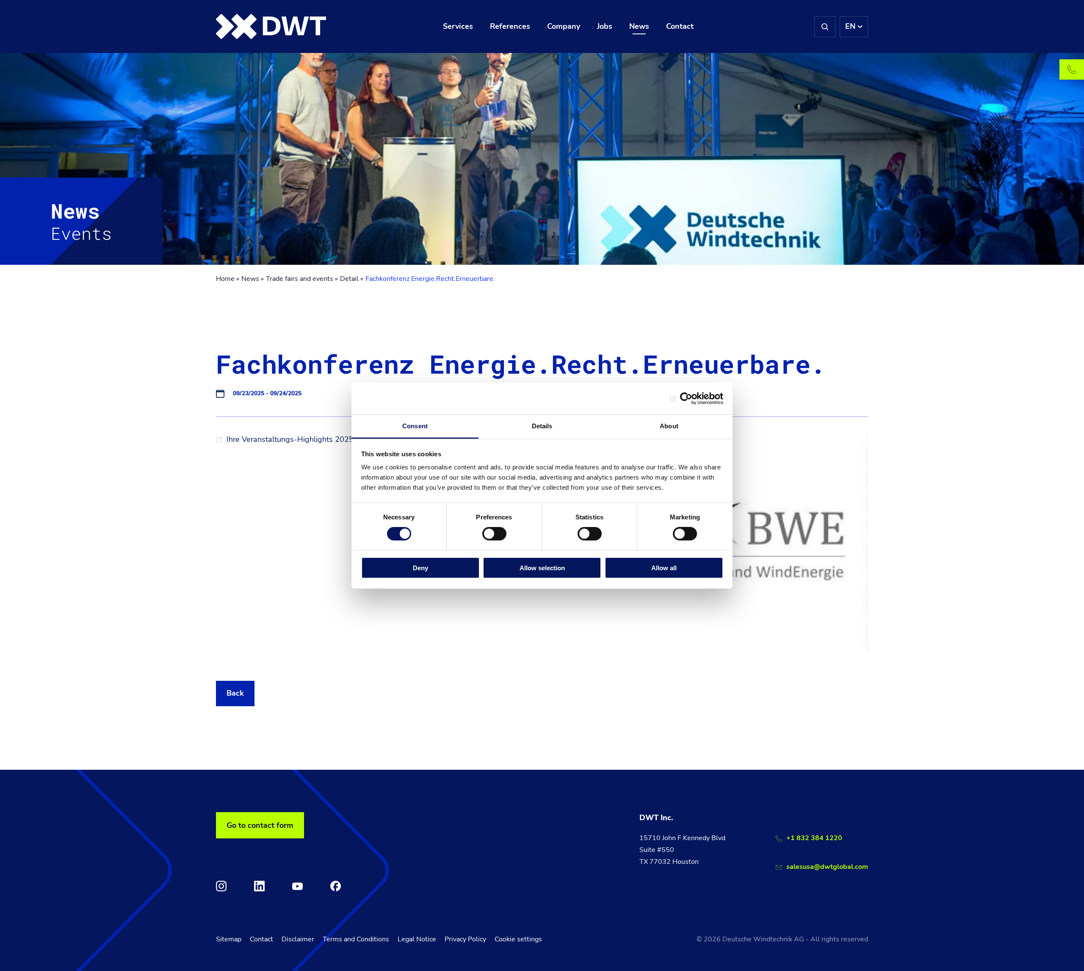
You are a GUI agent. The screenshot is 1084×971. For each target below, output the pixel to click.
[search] (825, 27)
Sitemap (228, 939)
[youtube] (297, 886)
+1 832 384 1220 (814, 838)
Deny (420, 568)
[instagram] (221, 886)
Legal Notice (417, 939)
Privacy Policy (465, 939)
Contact (261, 939)
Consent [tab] (415, 426)
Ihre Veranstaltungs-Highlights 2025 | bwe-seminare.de (323, 439)
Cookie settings (518, 939)
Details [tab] (542, 426)
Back (235, 693)
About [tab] (669, 426)
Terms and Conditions (356, 939)
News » (252, 278)
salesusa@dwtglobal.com (827, 866)
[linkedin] (259, 886)
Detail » (351, 278)
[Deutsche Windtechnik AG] (271, 26)
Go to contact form (260, 825)
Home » (227, 278)
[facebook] (335, 886)
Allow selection (542, 568)
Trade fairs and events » (302, 278)
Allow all (664, 568)
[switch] (494, 534)
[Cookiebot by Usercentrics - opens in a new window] (686, 398)
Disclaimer (298, 939)
